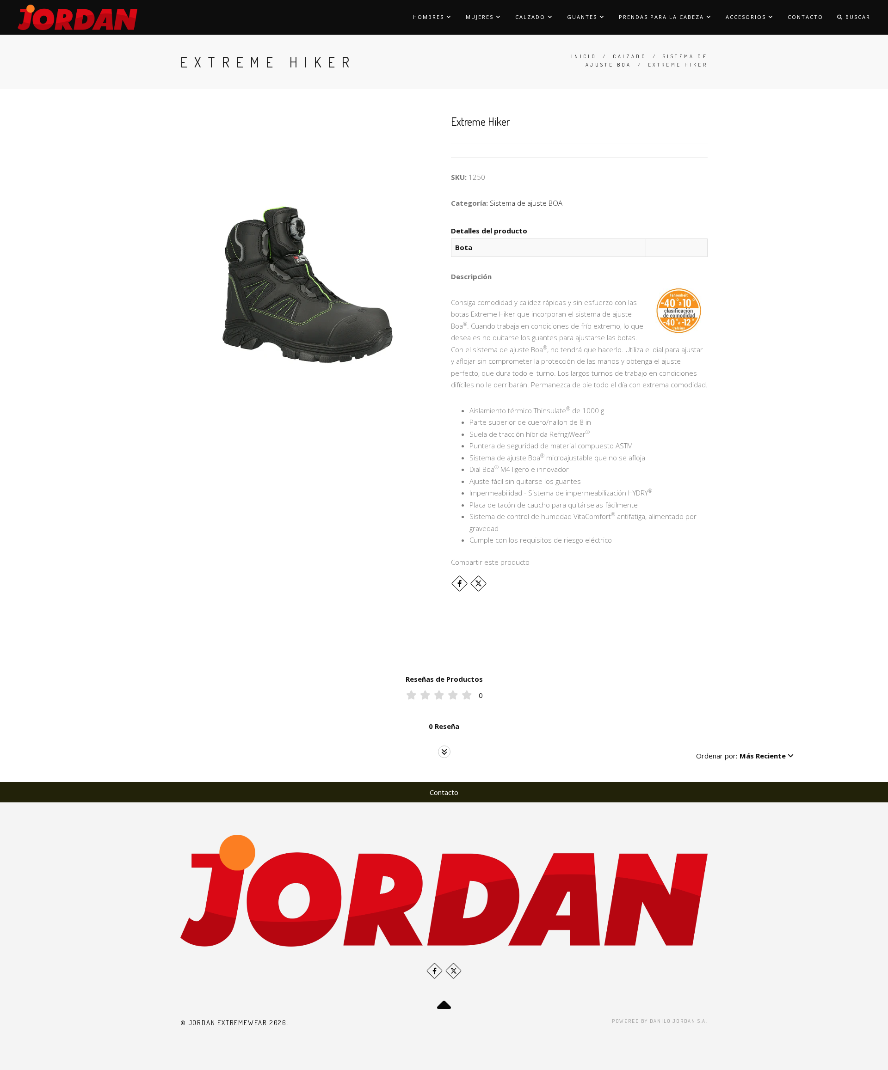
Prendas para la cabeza (662, 16)
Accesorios (747, 16)
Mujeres (481, 16)
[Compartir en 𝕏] (478, 583)
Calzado (531, 16)
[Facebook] (459, 583)
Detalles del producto (489, 230)
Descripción (471, 276)
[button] (745, 755)
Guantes (583, 16)
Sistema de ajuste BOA (526, 203)
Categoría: (469, 203)
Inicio (584, 56)
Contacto (805, 16)
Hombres (429, 16)
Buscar (856, 16)
